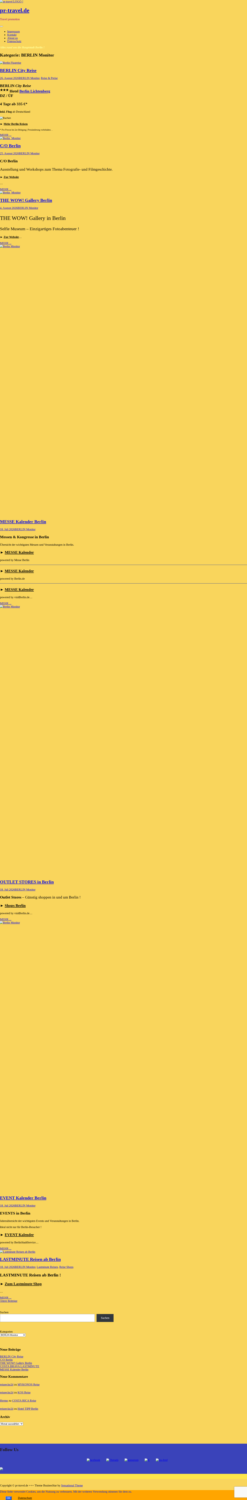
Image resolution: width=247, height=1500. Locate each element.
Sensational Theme (72, 1485)
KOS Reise (24, 1392)
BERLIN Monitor (29, 78)
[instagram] (131, 1460)
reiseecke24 (6, 1384)
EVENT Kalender (19, 1235)
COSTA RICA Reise (24, 1400)
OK (8, 1498)
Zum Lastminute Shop (23, 1284)
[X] (147, 1460)
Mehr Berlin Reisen (16, 123)
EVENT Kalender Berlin (23, 1198)
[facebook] (93, 1460)
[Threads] (112, 1460)
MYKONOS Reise (29, 1384)
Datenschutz (14, 41)
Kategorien (6, 1331)
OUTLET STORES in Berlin (27, 882)
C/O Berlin (10, 145)
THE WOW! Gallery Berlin (26, 200)
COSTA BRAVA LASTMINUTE (19, 1366)
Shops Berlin (15, 905)
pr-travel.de (14, 10)
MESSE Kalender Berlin (23, 521)
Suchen (4, 1312)
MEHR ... (5, 135)
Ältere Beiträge (8, 1300)
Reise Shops (66, 1267)
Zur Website (11, 177)
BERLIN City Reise (18, 70)
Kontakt (11, 34)
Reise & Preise (49, 78)
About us (12, 38)
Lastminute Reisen (47, 1267)
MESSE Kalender (19, 552)
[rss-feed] (161, 1460)
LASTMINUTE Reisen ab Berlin (30, 1259)
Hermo (4, 1400)
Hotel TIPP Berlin (28, 1408)
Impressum (13, 31)
